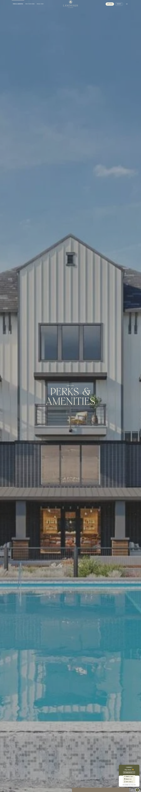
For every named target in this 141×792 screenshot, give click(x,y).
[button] (126, 4)
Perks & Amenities (18, 4)
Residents (119, 4)
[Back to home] (70, 4)
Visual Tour (40, 4)
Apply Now (109, 4)
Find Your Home (30, 4)
